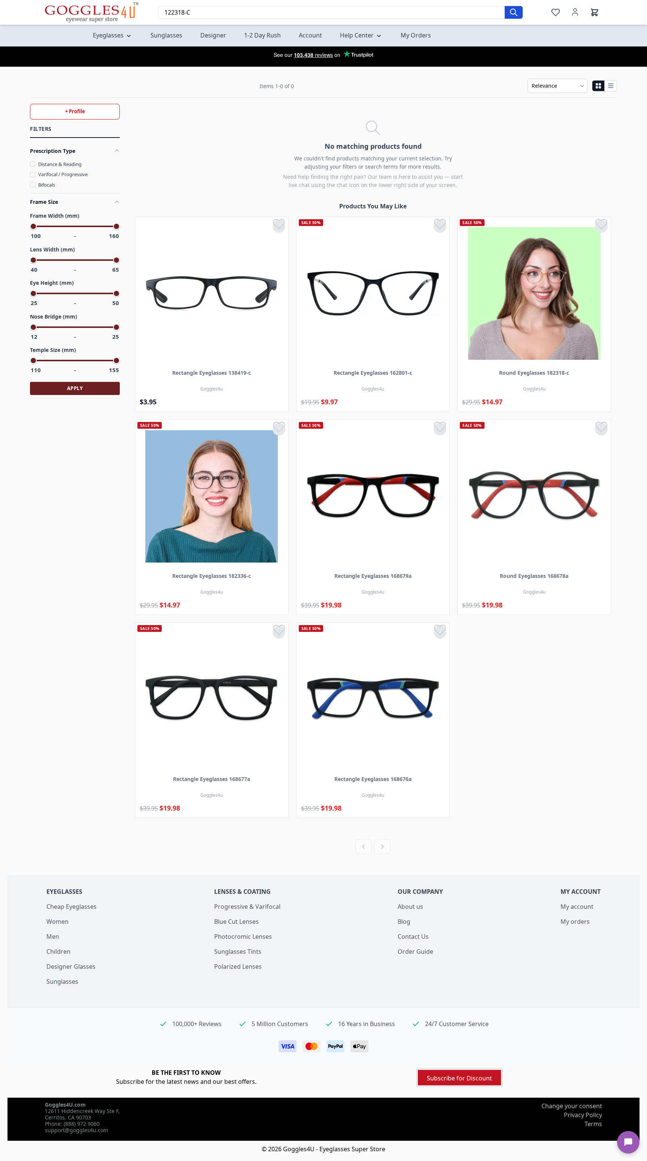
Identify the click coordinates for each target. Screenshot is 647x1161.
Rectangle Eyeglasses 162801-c (373, 372)
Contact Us (413, 936)
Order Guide (415, 951)
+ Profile (75, 111)
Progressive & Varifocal (247, 906)
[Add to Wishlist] (279, 226)
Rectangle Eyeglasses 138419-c (211, 372)
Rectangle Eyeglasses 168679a (372, 575)
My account (577, 906)
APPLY (75, 388)
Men (52, 936)
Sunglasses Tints (237, 951)
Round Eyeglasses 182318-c (534, 372)
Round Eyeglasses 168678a (534, 575)
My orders (575, 921)
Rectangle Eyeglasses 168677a (211, 778)
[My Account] (575, 12)
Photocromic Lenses (243, 936)
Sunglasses (62, 981)
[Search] (514, 12)
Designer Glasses (70, 966)
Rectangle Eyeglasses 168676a (372, 778)
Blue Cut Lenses (236, 921)
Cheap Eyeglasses (71, 906)
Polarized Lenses (238, 966)
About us (410, 906)
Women (57, 921)
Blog (404, 921)
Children (58, 951)
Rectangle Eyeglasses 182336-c (211, 575)
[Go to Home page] (92, 12)
